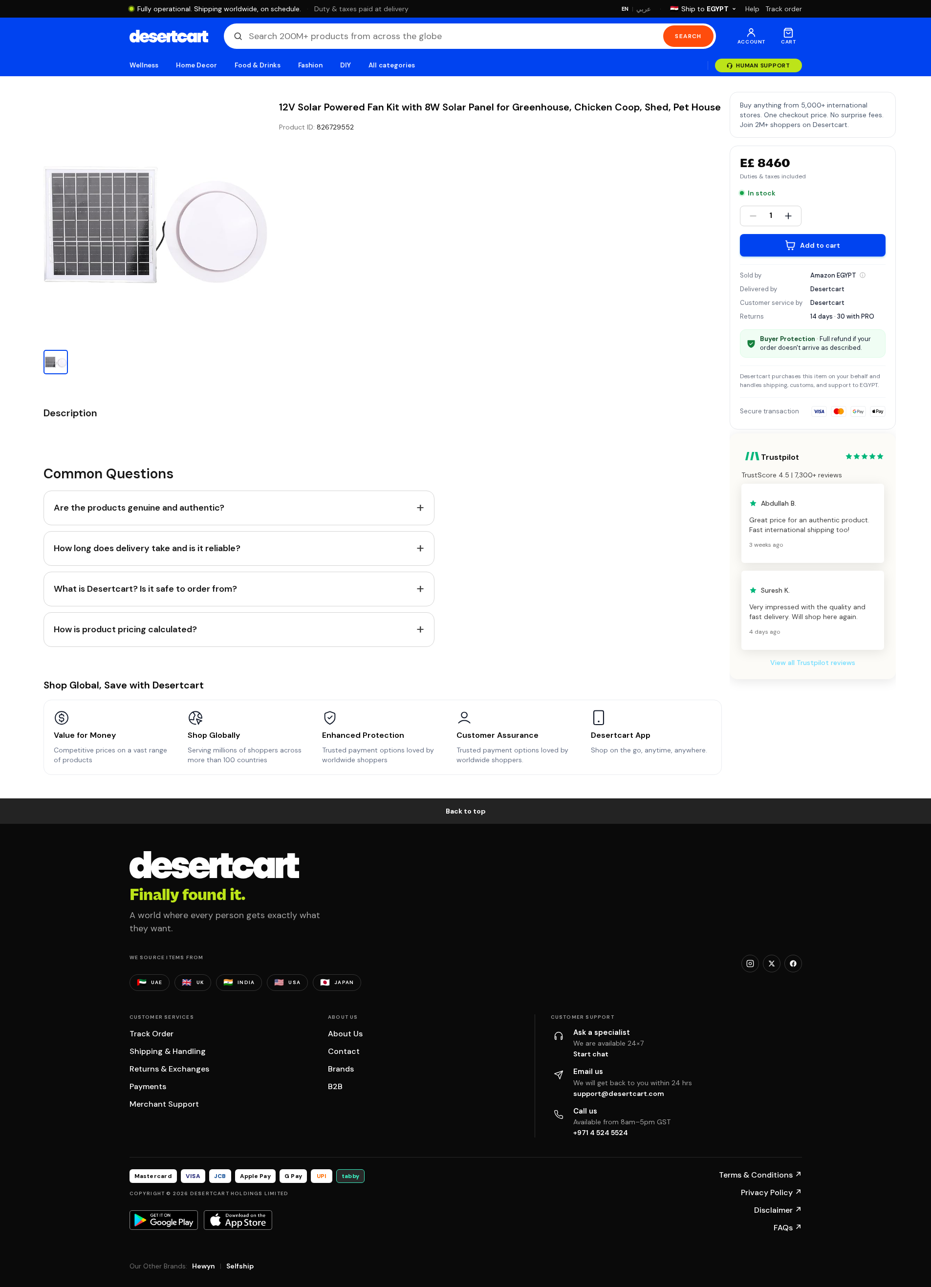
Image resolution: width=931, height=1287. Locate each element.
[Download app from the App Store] (238, 1220)
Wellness (144, 65)
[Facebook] (793, 963)
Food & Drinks (258, 65)
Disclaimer (778, 1210)
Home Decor (196, 65)
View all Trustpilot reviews (812, 662)
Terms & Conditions (760, 1175)
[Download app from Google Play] (164, 1220)
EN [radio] (625, 8)
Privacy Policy (771, 1192)
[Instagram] (750, 963)
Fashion (310, 65)
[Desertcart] (169, 36)
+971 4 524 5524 (600, 1132)
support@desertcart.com (618, 1093)
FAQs (788, 1228)
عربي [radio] (643, 9)
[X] (771, 963)
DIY (345, 65)
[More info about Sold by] (862, 275)
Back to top (466, 811)
